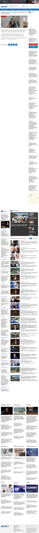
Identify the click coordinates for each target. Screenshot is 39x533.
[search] (32, 7)
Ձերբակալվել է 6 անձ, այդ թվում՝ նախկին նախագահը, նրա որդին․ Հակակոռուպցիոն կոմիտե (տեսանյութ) (29, 242)
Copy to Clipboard (16, 45)
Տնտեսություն (17, 405)
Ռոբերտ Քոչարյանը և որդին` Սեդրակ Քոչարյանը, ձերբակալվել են (28, 256)
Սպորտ (2, 482)
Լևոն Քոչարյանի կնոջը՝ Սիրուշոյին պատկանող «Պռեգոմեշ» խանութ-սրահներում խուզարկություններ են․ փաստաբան (29, 348)
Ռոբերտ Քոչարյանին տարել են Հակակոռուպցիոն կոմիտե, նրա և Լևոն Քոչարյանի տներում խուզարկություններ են (28, 263)
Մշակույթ (16, 482)
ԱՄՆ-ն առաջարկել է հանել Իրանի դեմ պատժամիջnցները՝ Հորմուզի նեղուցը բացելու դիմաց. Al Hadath (5, 371)
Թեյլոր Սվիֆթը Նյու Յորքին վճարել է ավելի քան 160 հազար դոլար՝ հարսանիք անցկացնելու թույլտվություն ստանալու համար (32, 512)
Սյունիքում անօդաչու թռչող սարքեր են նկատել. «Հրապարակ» (19, 472)
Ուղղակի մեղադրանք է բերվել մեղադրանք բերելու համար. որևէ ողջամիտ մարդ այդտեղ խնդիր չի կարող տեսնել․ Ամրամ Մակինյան (31, 441)
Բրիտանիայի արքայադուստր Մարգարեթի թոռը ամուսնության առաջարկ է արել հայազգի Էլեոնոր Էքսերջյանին (31, 506)
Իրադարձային (3, 283)
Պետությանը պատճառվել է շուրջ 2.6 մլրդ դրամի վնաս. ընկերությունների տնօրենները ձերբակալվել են (5, 293)
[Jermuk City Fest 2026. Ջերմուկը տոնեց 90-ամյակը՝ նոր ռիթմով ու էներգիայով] (19, 218)
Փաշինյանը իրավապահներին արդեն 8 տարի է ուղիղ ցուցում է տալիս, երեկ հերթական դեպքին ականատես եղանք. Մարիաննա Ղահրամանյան (5, 342)
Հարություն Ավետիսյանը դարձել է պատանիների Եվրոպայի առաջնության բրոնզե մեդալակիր (33, 68)
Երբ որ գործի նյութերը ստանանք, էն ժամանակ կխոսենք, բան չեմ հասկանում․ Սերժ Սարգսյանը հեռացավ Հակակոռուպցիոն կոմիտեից (4, 278)
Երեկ (33, 238)
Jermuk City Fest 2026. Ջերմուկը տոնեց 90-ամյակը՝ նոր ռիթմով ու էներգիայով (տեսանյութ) (19, 437)
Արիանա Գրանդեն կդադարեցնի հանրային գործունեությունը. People (32, 501)
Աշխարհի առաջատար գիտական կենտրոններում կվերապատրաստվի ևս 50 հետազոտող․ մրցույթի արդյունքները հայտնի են (31, 459)
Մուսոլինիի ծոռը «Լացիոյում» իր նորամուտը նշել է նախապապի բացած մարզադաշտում (33, 163)
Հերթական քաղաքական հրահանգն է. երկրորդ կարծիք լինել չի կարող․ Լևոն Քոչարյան (33, 144)
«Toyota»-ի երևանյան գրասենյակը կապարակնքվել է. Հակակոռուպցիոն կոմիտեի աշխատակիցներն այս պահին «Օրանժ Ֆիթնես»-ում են (28, 377)
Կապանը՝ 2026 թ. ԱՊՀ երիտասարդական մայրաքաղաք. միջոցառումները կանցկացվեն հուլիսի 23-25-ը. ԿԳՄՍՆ (19, 513)
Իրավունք (3, 16)
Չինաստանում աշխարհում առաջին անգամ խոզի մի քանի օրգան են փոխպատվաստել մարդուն (31, 479)
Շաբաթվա (36, 238)
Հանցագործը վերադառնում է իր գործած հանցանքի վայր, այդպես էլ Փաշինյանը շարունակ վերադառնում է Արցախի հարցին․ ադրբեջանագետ (29, 305)
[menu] (38, 10)
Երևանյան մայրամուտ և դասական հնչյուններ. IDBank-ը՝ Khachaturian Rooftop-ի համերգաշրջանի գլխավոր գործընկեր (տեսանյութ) (19, 503)
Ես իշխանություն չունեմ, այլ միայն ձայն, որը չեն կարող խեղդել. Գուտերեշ (5, 390)
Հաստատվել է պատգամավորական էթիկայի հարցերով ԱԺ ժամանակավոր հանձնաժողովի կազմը (32, 151)
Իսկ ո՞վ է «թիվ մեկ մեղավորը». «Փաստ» (18, 468)
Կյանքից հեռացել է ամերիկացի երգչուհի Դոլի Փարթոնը (33, 98)
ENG (37, 6)
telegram (14, 45)
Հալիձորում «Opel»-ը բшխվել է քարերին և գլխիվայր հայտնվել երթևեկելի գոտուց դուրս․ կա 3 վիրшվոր (33, 157)
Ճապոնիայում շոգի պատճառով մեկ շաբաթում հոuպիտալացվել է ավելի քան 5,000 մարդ (5, 286)
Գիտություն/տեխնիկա (31, 446)
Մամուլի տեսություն (19, 446)
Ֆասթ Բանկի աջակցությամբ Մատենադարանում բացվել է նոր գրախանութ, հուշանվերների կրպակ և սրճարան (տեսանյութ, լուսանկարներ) (19, 496)
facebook (9, 45)
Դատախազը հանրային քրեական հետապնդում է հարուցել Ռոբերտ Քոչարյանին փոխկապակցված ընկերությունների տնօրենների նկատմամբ (5, 333)
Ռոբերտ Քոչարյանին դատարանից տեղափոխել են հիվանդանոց (28, 249)
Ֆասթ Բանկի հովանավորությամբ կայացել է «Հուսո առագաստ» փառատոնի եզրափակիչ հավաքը (19, 508)
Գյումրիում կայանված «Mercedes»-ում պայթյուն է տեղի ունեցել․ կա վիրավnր (29, 334)
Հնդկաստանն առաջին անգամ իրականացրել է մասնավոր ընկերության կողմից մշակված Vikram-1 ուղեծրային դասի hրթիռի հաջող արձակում (31, 466)
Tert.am (4, 6)
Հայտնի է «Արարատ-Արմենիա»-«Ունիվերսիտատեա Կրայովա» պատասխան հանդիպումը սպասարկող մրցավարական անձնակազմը (33, 75)
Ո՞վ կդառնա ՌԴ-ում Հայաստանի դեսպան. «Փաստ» (19, 458)
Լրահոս (32, 12)
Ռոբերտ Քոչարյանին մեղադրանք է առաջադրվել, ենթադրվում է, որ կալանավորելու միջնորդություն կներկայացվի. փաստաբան (28, 355)
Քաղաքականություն (4, 259)
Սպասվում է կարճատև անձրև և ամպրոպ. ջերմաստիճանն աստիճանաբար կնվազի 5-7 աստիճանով (5, 350)
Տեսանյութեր (15, 210)
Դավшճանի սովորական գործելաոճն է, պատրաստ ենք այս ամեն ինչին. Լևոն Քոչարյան (5, 364)
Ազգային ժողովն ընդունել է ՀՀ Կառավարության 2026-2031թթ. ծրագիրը (5, 272)
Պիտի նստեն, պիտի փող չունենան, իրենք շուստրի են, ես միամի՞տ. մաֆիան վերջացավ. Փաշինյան (29, 276)
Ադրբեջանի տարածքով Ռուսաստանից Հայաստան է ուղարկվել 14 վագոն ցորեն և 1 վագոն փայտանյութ (18, 424)
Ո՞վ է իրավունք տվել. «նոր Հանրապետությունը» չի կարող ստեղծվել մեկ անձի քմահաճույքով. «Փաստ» (19, 463)
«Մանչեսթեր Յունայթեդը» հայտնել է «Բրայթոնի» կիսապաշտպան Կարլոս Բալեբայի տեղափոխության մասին (33, 82)
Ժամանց (28, 482)
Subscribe (34, 44)
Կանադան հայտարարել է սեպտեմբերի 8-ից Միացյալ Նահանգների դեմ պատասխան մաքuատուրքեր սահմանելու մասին (33, 40)
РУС (35, 6)
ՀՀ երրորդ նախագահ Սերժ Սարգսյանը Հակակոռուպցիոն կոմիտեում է (4, 357)
